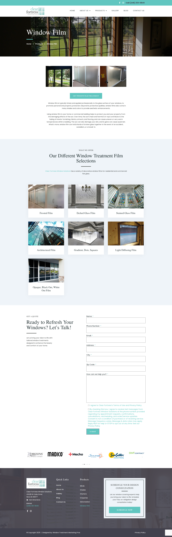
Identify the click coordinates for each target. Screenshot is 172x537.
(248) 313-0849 (32, 506)
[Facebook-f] (120, 3)
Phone (29, 503)
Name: (89, 316)
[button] (86, 96)
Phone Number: (93, 326)
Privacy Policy (94, 426)
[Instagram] (123, 3)
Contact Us (138, 10)
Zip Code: (91, 364)
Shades (83, 490)
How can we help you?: (97, 374)
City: (89, 355)
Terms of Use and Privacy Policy (127, 405)
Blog (126, 10)
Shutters (83, 494)
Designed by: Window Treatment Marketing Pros (61, 532)
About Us (84, 10)
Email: (89, 335)
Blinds (82, 486)
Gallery (115, 10)
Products (100, 10)
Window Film (85, 506)
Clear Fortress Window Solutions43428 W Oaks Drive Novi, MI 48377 (39, 494)
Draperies (84, 498)
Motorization (85, 502)
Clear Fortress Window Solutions (57, 171)
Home (72, 10)
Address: (91, 345)
